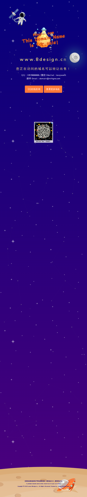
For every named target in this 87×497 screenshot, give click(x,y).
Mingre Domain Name (63, 486)
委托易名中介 (50, 481)
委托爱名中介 (58, 481)
